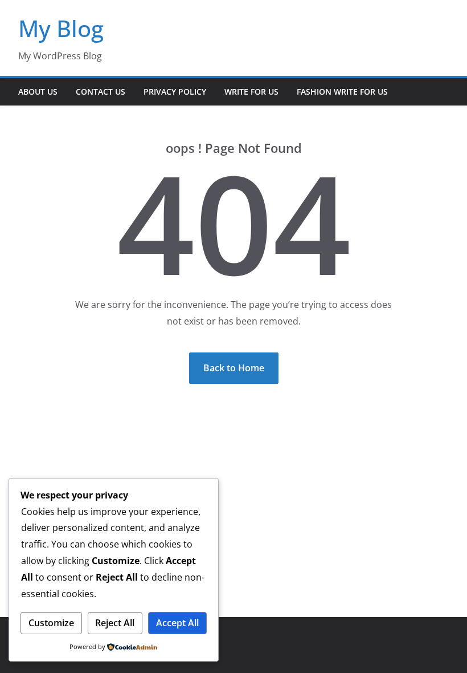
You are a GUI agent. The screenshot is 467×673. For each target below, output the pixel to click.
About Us (38, 91)
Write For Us (251, 91)
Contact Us (100, 91)
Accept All (177, 623)
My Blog (61, 28)
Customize (51, 623)
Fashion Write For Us (342, 91)
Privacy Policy (175, 91)
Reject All (114, 623)
